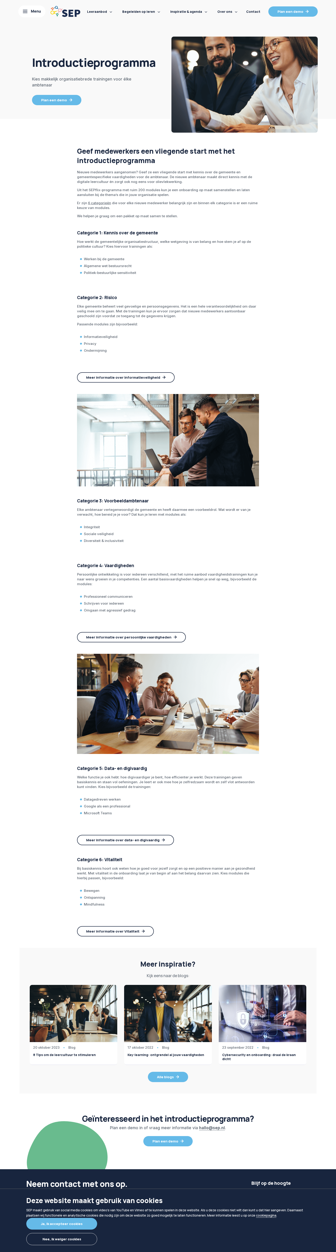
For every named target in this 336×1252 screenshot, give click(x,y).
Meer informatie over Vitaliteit (112, 931)
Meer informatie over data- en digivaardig (123, 840)
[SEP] (65, 11)
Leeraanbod (97, 11)
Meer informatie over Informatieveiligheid (123, 377)
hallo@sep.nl (212, 1128)
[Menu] (31, 11)
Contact (253, 11)
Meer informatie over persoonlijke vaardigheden (128, 637)
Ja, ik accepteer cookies (62, 1223)
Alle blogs (165, 1077)
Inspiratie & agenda (186, 11)
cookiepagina (266, 1215)
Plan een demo (290, 11)
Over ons (224, 11)
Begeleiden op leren (138, 11)
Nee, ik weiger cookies (62, 1239)
